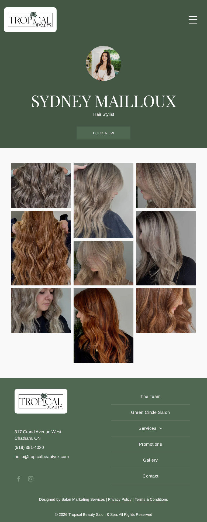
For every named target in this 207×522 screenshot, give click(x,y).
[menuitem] (150, 397)
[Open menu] (193, 20)
